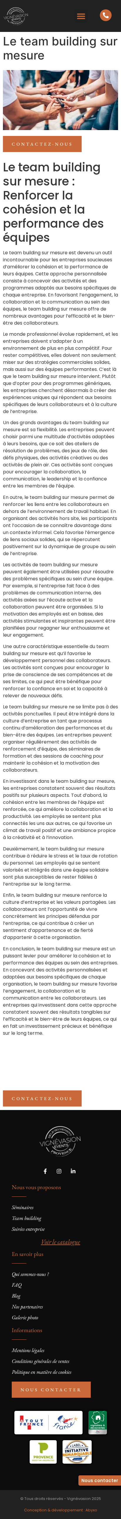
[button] (81, 16)
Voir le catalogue (60, 1241)
